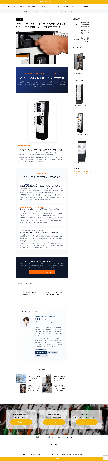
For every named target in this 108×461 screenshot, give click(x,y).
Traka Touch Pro (32, 6)
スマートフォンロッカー (28, 283)
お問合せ (74, 6)
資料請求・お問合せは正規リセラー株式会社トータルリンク (54, 1)
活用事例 (19, 19)
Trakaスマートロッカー (46, 6)
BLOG (58, 454)
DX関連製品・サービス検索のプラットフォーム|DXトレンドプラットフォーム (82, 173)
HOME (22, 6)
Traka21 (58, 6)
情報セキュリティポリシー (79, 454)
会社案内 (66, 6)
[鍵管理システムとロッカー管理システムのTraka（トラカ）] (10, 6)
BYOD (21, 283)
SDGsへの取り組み (66, 454)
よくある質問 (84, 6)
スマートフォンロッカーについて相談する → (41, 272)
